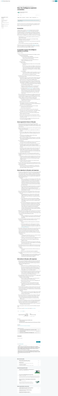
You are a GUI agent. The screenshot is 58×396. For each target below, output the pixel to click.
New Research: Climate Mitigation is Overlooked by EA (26, 369)
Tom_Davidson (27, 365)
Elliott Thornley (27, 363)
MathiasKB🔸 (20, 375)
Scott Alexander (25, 388)
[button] (18, 345)
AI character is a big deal (22, 364)
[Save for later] (37, 15)
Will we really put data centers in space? (24, 360)
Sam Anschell (20, 390)
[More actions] (40, 15)
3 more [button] (37, 17)
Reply (18, 353)
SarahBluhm (22, 388)
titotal (19, 345)
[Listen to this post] (36, 15)
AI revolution (28, 31)
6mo (20, 345)
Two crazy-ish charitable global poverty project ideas (26, 374)
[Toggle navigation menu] (1, 1)
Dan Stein (20, 370)
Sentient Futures (21, 392)
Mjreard (20, 388)
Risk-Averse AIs (21, 362)
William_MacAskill (24, 363)
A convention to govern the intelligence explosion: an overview (4, 21)
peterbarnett (36, 332)
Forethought (20, 363)
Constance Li (25, 392)
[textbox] (28, 339)
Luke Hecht (20, 380)
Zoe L (23, 392)
